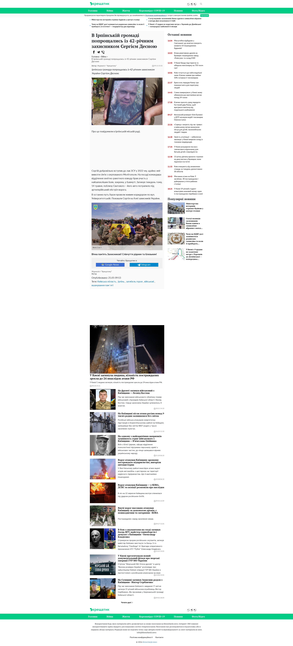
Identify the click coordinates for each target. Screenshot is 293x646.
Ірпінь (121, 281)
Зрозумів (204, 15)
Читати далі (126, 602)
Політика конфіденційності (141, 637)
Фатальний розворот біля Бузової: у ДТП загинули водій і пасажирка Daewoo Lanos (188, 117)
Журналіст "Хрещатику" (107, 66)
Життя (126, 10)
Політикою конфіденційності (156, 15)
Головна (92, 10)
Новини (178, 10)
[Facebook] (94, 52)
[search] (201, 4)
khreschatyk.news (150, 642)
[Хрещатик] (99, 4)
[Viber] (103, 52)
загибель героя (134, 281)
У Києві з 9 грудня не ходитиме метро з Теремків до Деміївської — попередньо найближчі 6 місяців (174, 26)
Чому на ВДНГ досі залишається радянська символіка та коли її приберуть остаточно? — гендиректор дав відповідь (118, 26)
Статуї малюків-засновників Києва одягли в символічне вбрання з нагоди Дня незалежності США (174, 20)
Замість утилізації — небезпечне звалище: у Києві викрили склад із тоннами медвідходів (188, 139)
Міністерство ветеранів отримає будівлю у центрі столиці (116, 20)
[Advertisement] (127, 151)
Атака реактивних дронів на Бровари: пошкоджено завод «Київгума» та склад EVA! (186, 55)
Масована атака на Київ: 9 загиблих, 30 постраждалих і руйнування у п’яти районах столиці (186, 180)
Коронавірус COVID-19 (152, 10)
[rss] (194, 4)
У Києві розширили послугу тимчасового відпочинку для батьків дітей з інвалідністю (186, 149)
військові (149, 281)
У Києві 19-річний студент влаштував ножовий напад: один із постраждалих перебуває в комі (188, 191)
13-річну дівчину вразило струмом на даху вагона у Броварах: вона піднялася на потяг (188, 159)
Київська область (106, 281)
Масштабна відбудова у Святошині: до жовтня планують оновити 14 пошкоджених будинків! (188, 44)
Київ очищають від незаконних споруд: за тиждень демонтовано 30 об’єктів (188, 169)
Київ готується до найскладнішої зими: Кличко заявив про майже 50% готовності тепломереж (188, 75)
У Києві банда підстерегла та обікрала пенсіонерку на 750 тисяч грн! (188, 65)
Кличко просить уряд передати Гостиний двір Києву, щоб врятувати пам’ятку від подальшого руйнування (187, 106)
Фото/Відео (198, 10)
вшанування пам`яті (102, 285)
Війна (110, 10)
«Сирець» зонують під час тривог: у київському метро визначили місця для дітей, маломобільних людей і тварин (188, 128)
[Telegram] (98, 52)
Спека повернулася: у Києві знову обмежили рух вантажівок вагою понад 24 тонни (188, 95)
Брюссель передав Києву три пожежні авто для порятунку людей (186, 85)
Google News (112, 265)
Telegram (145, 265)
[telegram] (191, 4)
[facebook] (188, 4)
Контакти (159, 637)
